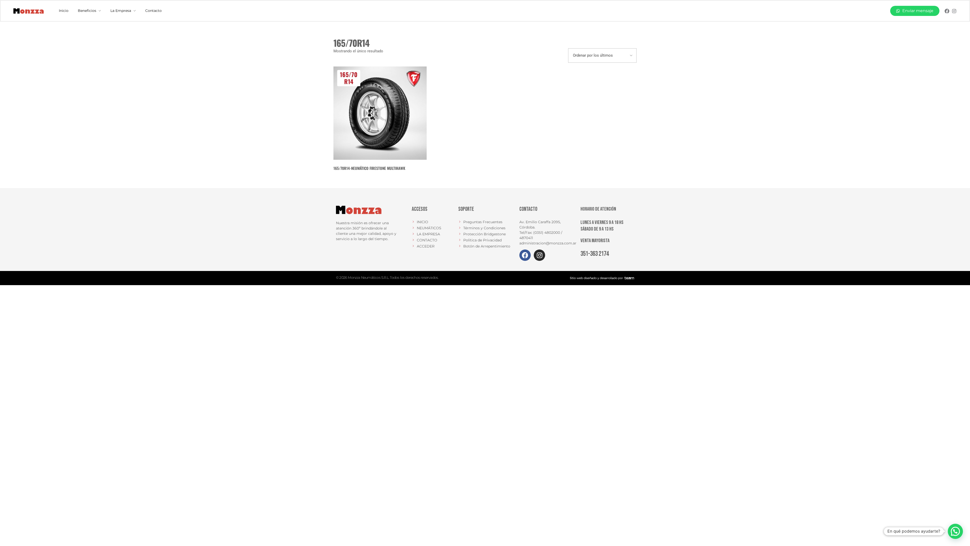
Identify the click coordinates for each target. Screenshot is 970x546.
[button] (955, 531)
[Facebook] (946, 11)
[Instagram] (954, 11)
